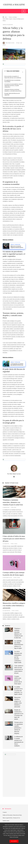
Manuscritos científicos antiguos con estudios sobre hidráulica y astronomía (14, 605)
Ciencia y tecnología (8, 24)
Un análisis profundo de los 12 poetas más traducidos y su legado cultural (18, 690)
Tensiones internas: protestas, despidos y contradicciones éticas (12, 90)
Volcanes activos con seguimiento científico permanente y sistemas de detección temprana (18, 728)
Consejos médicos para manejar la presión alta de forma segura (18, 680)
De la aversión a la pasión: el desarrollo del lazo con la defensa (12, 77)
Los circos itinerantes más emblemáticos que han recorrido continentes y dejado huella (18, 657)
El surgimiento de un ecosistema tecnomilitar (12, 81)
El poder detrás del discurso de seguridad (12, 94)
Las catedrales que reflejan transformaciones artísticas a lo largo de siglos (18, 644)
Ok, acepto (14, 841)
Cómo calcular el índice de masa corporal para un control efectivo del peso (14, 538)
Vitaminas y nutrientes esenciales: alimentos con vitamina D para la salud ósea (13, 502)
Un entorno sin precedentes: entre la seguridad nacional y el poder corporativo (13, 85)
